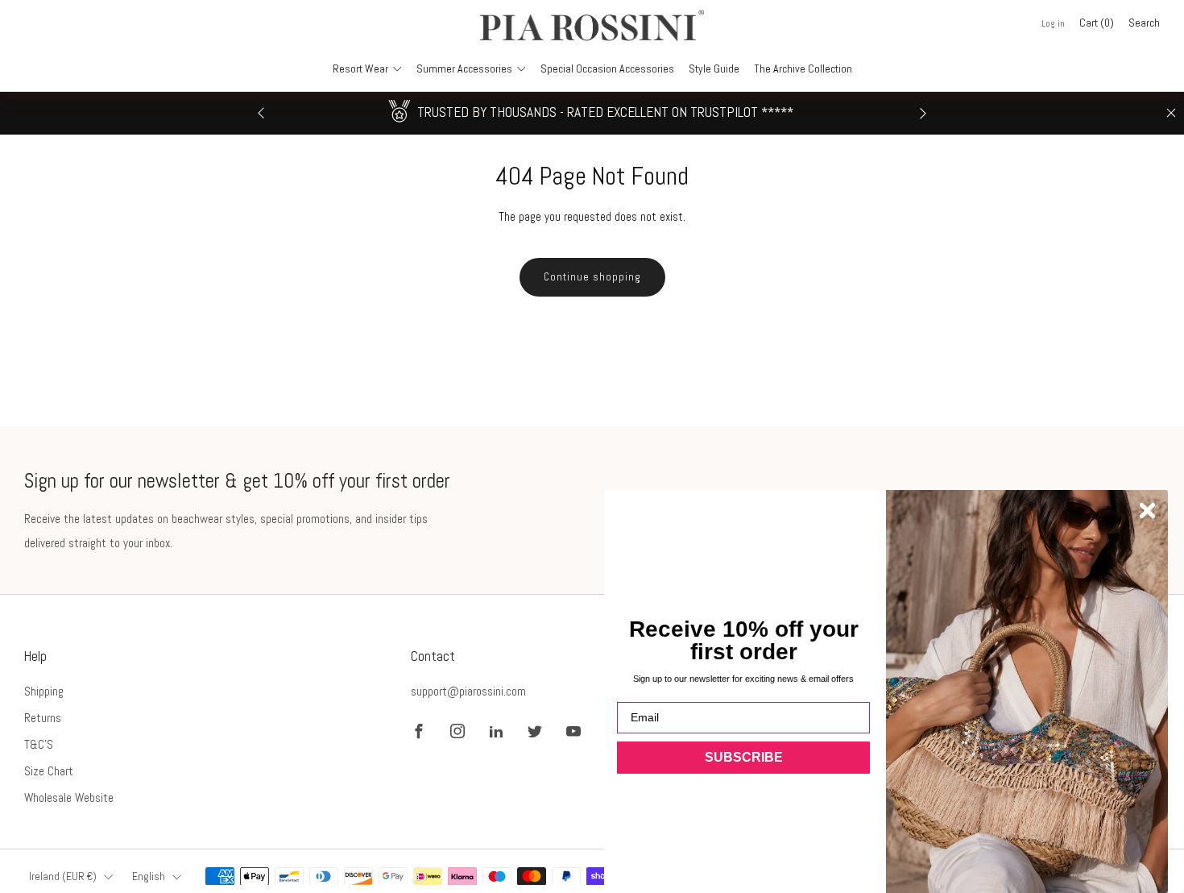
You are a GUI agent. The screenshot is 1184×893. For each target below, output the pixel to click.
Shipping (44, 691)
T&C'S (38, 744)
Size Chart (48, 771)
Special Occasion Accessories (607, 68)
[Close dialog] (1147, 510)
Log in (1053, 23)
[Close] (1171, 112)
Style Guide (714, 68)
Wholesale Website (69, 797)
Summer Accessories (464, 68)
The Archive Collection (803, 68)
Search (1144, 22)
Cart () (1096, 22)
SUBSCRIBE (744, 757)
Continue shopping (592, 277)
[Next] (923, 113)
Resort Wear (360, 68)
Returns (42, 717)
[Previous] (260, 113)
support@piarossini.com (468, 691)
